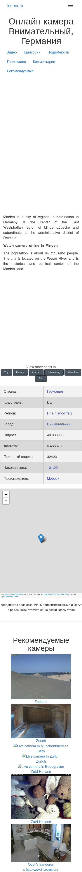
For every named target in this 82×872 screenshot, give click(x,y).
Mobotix (53, 478)
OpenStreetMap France (9, 596)
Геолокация (16, 61)
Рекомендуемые (20, 70)
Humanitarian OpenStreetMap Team (56, 594)
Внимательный (59, 424)
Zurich (41, 761)
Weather (73, 372)
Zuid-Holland (41, 771)
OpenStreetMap (17, 594)
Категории (32, 52)
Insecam (15, 5)
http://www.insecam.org (41, 869)
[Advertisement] (41, 121)
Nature (20, 372)
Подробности (58, 52)
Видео (12, 52)
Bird (41, 378)
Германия (55, 391)
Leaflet (5, 594)
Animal (36, 372)
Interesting (54, 372)
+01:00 (52, 467)
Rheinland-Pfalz (59, 413)
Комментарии (44, 61)
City (6, 372)
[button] (41, 538)
